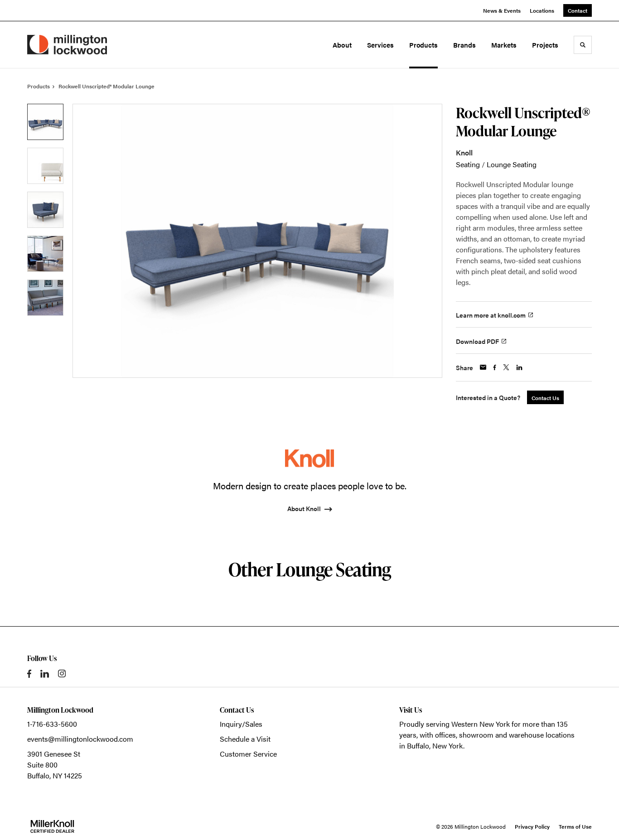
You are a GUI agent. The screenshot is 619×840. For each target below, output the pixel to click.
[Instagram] (62, 673)
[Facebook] (29, 674)
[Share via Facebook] (494, 367)
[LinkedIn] (44, 674)
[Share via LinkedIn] (519, 367)
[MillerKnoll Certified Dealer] (52, 826)
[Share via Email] (483, 367)
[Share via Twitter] (506, 367)
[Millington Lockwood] (67, 44)
